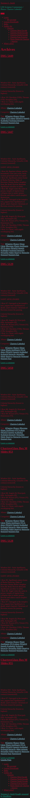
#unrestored (16, 754)
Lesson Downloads (11, 22)
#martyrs (17, 253)
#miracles (25, 253)
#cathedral (5, 120)
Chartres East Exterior (19, 37)
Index (6, 24)
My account (11, 20)
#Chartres (9, 116)
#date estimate (22, 527)
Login (6, 17)
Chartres (10, 28)
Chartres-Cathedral (14, 108)
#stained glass (13, 123)
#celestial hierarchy (17, 120)
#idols (11, 253)
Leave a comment (8, 127)
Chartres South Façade (19, 35)
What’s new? (9, 43)
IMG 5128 (7, 540)
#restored (4, 123)
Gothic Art (8, 26)
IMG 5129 (7, 264)
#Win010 (19, 118)
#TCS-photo (10, 118)
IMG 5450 (7, 367)
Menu (2, 13)
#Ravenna (10, 246)
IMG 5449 (7, 55)
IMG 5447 (7, 132)
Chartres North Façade (19, 33)
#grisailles (5, 253)
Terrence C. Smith (8, 3)
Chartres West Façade (18, 30)
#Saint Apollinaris (21, 246)
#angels (26, 118)
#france (16, 116)
